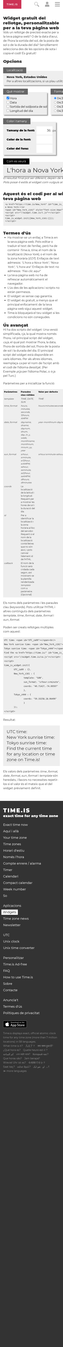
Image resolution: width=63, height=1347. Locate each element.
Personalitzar (13, 958)
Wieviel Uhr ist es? (14, 1062)
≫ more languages (15, 1071)
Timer (7, 870)
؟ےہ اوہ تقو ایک (41, 1066)
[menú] (57, 5)
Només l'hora (13, 857)
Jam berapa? (32, 1058)
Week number (14, 889)
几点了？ (30, 1045)
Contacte (10, 990)
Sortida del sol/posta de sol (28, 106)
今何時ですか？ (37, 1062)
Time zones (12, 844)
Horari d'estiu (13, 851)
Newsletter (11, 925)
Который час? (40, 1054)
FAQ (6, 971)
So (5, 896)
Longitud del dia (21, 111)
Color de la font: (19, 139)
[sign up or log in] (47, 6)
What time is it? (13, 1045)
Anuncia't (10, 1000)
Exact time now (15, 825)
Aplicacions (12, 906)
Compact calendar (17, 883)
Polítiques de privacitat (21, 1013)
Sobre (7, 984)
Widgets (9, 912)
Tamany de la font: (21, 130)
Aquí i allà (11, 831)
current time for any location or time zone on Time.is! (31, 754)
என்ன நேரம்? (24, 1066)
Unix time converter (18, 948)
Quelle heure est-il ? (35, 1050)
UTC (6, 935)
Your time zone (15, 838)
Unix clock (11, 941)
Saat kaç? (9, 1066)
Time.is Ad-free (15, 964)
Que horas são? (12, 1058)
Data (13, 102)
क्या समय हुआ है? (45, 1045)
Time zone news (16, 919)
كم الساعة (8, 1054)
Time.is (12, 4)
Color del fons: (18, 148)
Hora (13, 98)
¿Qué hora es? (12, 1050)
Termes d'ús (12, 1007)
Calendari (10, 876)
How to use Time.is (18, 977)
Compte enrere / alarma (22, 863)
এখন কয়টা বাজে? (23, 1054)
